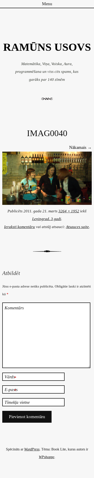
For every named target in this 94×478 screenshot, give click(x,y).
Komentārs (14, 307)
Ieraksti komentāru (19, 227)
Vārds (10, 377)
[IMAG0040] (47, 203)
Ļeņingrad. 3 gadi (46, 219)
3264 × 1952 (68, 211)
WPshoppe (46, 457)
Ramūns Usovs (47, 47)
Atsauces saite (77, 227)
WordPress (31, 449)
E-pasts (11, 390)
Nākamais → (80, 147)
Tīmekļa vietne (17, 402)
